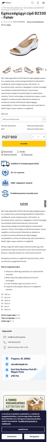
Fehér (8, 25)
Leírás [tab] (24, 203)
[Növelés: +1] (44, 137)
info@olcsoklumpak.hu (16, 337)
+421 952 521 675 (14, 342)
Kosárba (24, 143)
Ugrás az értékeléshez (35, 22)
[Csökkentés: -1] (32, 137)
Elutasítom (12, 436)
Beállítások (23, 429)
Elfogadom (34, 436)
